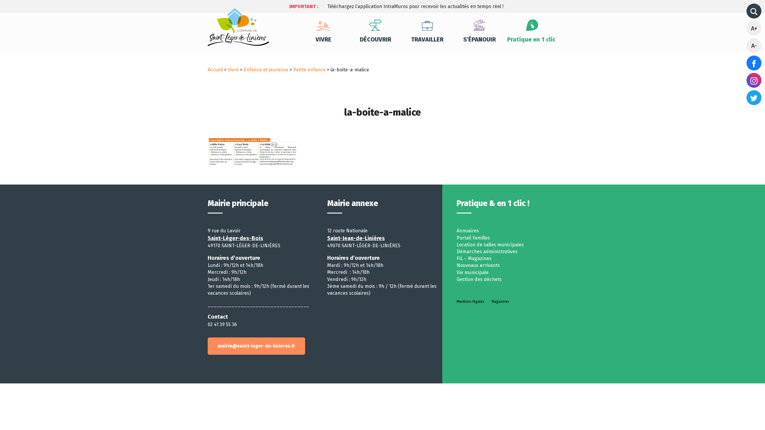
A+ (754, 28)
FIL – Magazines (474, 258)
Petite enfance (309, 70)
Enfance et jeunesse (266, 70)
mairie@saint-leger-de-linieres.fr (256, 346)
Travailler (427, 39)
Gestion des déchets (479, 279)
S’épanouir (479, 39)
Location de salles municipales (490, 245)
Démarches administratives (487, 251)
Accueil (215, 70)
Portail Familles (473, 238)
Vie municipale (473, 272)
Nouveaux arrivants (478, 265)
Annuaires (468, 231)
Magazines (500, 302)
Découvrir (375, 39)
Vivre (323, 39)
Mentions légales (470, 302)
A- (754, 45)
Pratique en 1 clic (531, 39)
